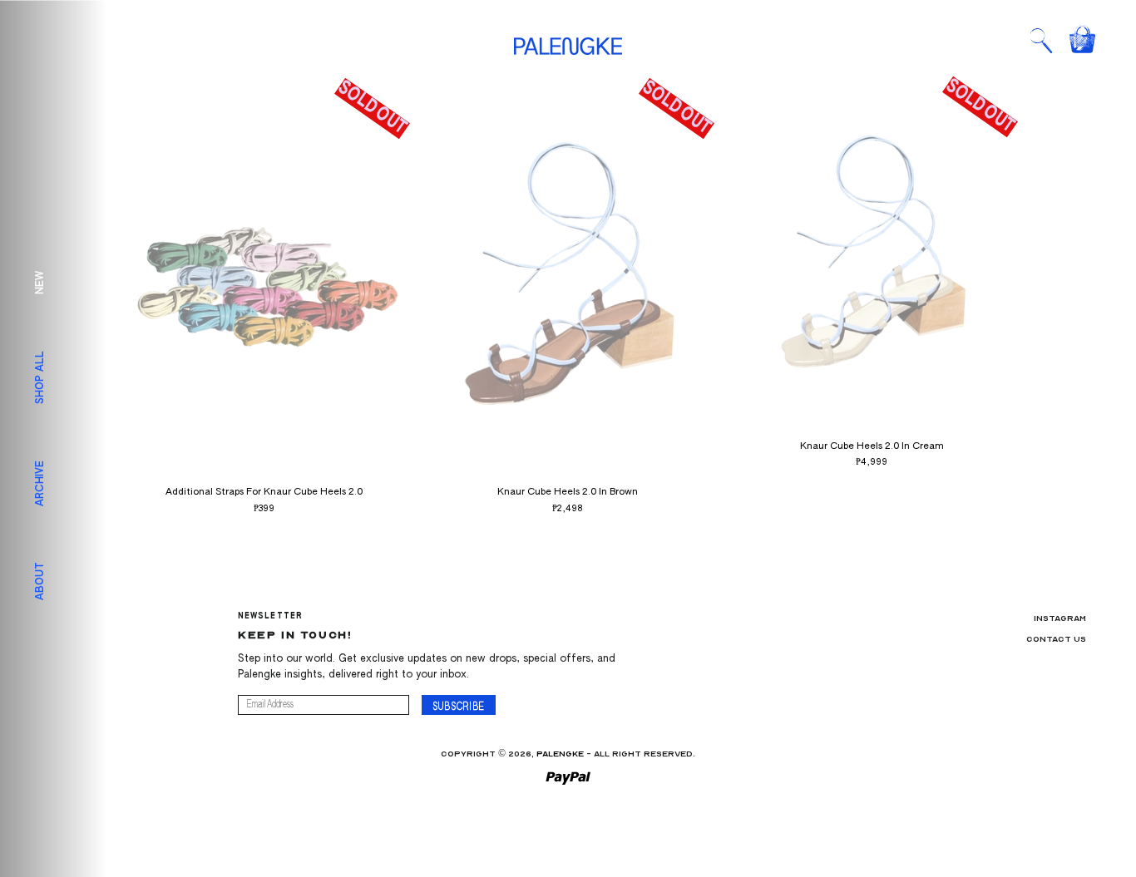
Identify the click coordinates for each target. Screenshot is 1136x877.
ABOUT (41, 581)
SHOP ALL (41, 376)
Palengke (560, 754)
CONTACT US (1056, 639)
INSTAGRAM (1060, 618)
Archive (41, 482)
